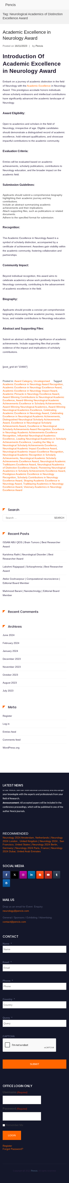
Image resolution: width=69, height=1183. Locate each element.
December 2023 (12, 658)
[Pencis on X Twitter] (14, 875)
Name (7, 943)
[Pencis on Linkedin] (31, 875)
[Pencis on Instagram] (23, 875)
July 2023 (8, 690)
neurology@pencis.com (16, 910)
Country (9, 999)
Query (7, 1017)
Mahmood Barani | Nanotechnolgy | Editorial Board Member (31, 593)
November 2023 (12, 666)
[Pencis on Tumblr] (56, 875)
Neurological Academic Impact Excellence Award (30, 448)
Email (7, 962)
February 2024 (11, 643)
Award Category (23, 381)
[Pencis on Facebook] (6, 875)
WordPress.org (11, 747)
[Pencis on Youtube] (48, 875)
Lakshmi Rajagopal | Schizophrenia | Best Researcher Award (33, 568)
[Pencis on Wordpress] (6, 883)
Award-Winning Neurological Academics (25, 406)
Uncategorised (42, 381)
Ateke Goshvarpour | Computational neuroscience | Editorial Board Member (31, 580)
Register (7, 715)
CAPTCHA (9, 1036)
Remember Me (14, 1125)
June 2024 (9, 635)
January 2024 (10, 651)
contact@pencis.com (14, 921)
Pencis (10, 5)
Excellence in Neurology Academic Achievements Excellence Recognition (33, 432)
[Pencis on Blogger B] (40, 875)
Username (15, 1092)
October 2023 (10, 674)
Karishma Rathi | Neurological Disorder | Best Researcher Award (28, 556)
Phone (8, 980)
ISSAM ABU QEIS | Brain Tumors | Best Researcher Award (31, 544)
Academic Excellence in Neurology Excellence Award (32, 387)
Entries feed (9, 731)
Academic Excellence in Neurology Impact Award (30, 390)
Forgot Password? (13, 1149)
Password (15, 1108)
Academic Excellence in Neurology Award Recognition (33, 384)
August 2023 (10, 682)
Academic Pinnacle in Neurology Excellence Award (31, 394)
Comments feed (12, 739)
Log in (6, 723)
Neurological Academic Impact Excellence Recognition (33, 451)
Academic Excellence (39, 85)
